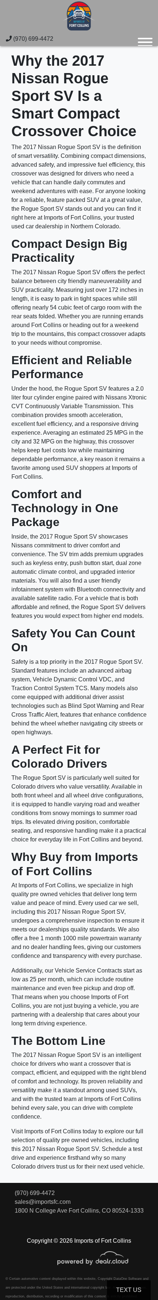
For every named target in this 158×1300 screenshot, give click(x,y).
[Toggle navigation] (145, 39)
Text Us (128, 1290)
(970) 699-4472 (32, 39)
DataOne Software (128, 1279)
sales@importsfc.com (43, 1202)
